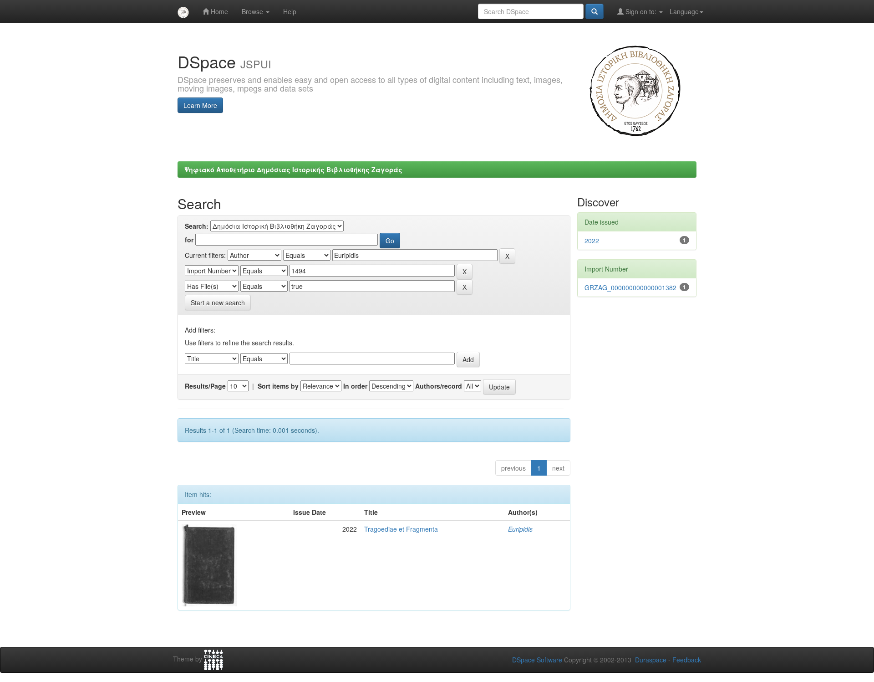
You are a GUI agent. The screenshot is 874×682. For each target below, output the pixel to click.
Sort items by (278, 385)
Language (684, 11)
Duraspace (650, 659)
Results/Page (205, 385)
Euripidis (520, 528)
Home (218, 11)
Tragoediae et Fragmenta (401, 528)
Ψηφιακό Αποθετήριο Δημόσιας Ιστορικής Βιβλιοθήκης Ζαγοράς (293, 169)
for (189, 239)
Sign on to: (641, 11)
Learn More (200, 105)
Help (289, 11)
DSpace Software (537, 659)
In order (355, 385)
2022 (591, 240)
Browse (253, 11)
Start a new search (218, 302)
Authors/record (438, 385)
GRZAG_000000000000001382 (630, 287)
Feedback (686, 659)
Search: (196, 226)
